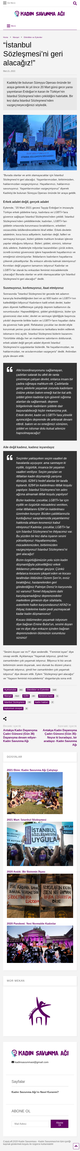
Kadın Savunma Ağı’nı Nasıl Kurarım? (35, 1091)
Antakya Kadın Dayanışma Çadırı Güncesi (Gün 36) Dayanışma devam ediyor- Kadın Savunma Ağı (20, 736)
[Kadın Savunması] (40, 15)
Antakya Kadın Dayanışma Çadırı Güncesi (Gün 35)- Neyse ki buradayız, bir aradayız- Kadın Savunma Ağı (60, 737)
